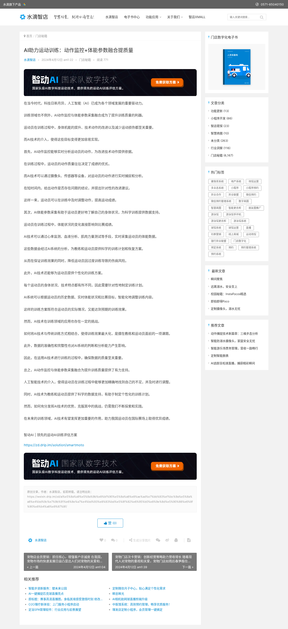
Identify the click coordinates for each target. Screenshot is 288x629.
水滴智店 (111, 17)
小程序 (235, 188)
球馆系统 (216, 227)
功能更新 (217, 111)
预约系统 (216, 254)
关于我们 (173, 17)
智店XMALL (197, 17)
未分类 (215, 140)
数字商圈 (244, 201)
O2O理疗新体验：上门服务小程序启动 (53, 604)
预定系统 (216, 247)
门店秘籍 (41, 36)
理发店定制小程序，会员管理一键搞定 (137, 609)
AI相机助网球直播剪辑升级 (130, 599)
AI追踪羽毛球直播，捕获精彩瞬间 (233, 363)
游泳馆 (215, 214)
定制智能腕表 (220, 355)
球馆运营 (234, 227)
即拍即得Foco (220, 301)
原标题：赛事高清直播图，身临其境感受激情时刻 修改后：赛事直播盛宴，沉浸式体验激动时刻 (66, 599)
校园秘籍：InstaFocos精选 (228, 294)
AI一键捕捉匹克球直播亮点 (46, 593)
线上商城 (234, 234)
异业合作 (216, 194)
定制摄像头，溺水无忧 (225, 308)
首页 (29, 36)
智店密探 (217, 126)
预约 (231, 247)
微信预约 (251, 194)
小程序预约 (252, 188)
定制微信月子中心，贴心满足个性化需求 (139, 588)
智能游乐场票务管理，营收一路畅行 (234, 348)
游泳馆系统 (240, 221)
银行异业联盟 (218, 241)
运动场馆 (251, 234)
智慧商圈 (217, 133)
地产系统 (236, 181)
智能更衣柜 (235, 208)
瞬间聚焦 (217, 279)
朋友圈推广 (255, 208)
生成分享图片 (141, 540)
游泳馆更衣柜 (218, 221)
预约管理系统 (248, 247)
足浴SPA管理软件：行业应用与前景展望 (54, 609)
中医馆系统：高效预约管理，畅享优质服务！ (141, 604)
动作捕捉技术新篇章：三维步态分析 (234, 333)
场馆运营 (254, 181)
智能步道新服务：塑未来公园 (47, 588)
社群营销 (216, 234)
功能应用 (152, 17)
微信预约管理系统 (221, 201)
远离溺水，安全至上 (224, 286)
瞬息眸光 (118, 593)
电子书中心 (132, 17)
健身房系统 (217, 181)
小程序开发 (218, 118)
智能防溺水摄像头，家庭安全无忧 (233, 341)
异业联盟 (234, 194)
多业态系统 (217, 188)
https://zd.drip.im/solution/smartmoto (54, 445)
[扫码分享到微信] (158, 540)
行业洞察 (217, 148)
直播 (248, 227)
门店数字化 (240, 241)
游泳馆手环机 (233, 214)
